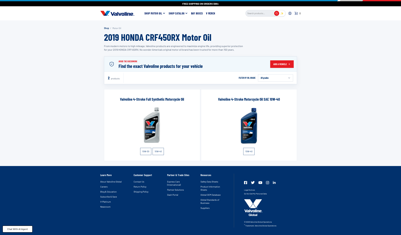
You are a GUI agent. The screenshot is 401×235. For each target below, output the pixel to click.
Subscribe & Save (108, 196)
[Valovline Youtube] (260, 182)
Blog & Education (108, 191)
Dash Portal (172, 194)
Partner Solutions (175, 189)
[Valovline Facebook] (245, 182)
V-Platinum (105, 201)
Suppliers (205, 208)
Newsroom (105, 206)
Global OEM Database (210, 194)
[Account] (290, 13)
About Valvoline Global (111, 181)
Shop (106, 28)
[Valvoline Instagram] (267, 182)
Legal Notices (249, 190)
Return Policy (140, 186)
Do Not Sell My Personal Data (255, 194)
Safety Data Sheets (209, 181)
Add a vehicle (280, 64)
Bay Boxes (197, 13)
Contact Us (139, 181)
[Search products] (276, 13)
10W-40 (158, 151)
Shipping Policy (141, 191)
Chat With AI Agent (17, 228)
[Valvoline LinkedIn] (274, 182)
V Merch (210, 13)
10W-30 (145, 151)
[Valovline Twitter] (253, 182)
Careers (104, 186)
